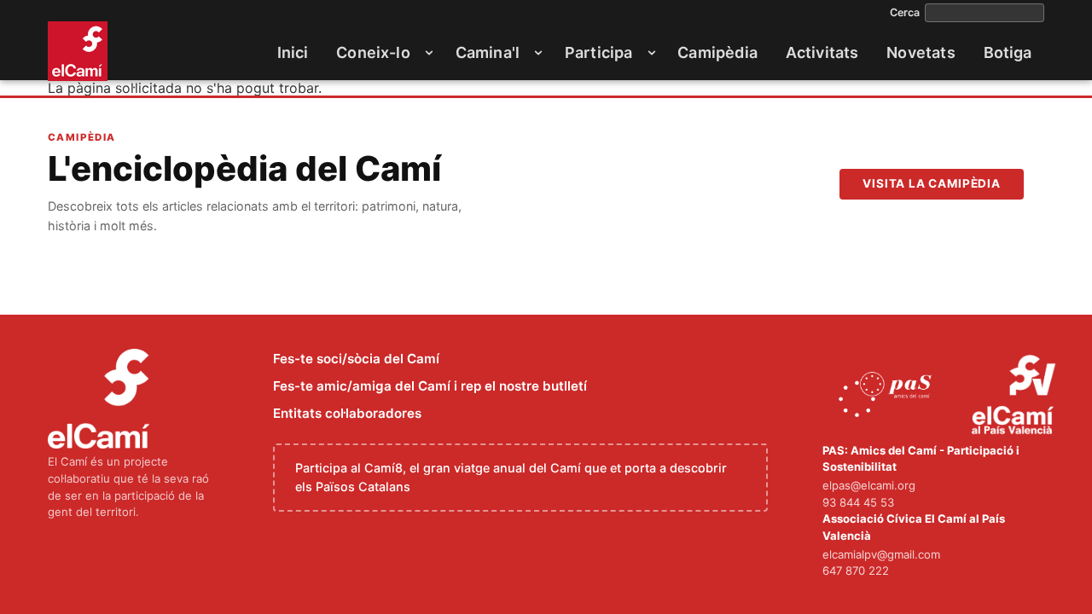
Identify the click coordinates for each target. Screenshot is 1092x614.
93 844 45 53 (858, 502)
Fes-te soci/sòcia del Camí (356, 358)
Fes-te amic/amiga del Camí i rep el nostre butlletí (430, 386)
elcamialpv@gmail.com (881, 554)
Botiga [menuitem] (1008, 52)
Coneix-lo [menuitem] (373, 52)
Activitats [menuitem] (822, 52)
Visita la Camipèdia (932, 183)
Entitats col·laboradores (347, 413)
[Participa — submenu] (652, 53)
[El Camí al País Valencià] (1016, 396)
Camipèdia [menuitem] (717, 52)
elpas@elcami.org (868, 485)
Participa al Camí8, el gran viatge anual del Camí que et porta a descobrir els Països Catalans (511, 477)
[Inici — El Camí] (77, 51)
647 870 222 (855, 570)
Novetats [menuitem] (920, 52)
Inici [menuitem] (293, 52)
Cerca (905, 13)
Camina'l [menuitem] (488, 52)
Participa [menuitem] (599, 52)
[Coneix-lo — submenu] (429, 53)
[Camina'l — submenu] (538, 53)
